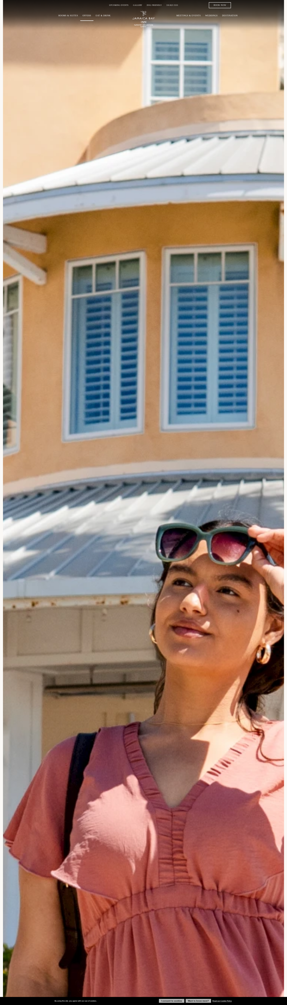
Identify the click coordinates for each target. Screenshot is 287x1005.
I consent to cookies (171, 1001)
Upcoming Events (119, 5)
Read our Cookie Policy (222, 1001)
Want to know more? (198, 1001)
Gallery (137, 5)
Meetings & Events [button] (188, 15)
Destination (230, 15)
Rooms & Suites (68, 15)
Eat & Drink (103, 15)
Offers (87, 15)
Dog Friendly (154, 5)
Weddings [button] (211, 15)
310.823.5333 (172, 5)
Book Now (220, 5)
